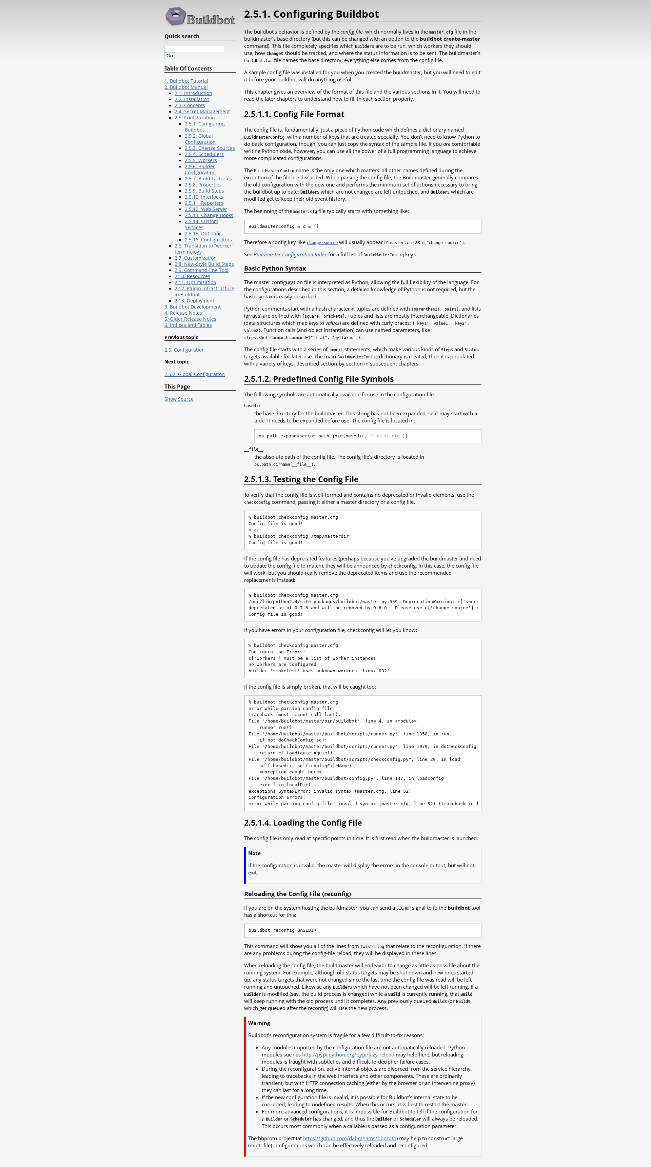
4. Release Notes (183, 313)
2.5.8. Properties (203, 185)
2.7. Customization (196, 258)
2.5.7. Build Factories (208, 179)
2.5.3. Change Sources (210, 148)
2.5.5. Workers (201, 160)
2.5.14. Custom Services (201, 224)
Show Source (179, 399)
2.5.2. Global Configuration (200, 139)
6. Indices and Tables (188, 325)
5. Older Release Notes (190, 319)
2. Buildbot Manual (186, 87)
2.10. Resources (192, 276)
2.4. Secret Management (202, 111)
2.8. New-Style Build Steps (204, 264)
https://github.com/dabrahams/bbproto (349, 1138)
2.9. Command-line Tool (202, 270)
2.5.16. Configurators (208, 240)
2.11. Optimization (195, 282)
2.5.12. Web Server (206, 209)
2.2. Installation (192, 99)
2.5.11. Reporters (204, 203)
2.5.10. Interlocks (204, 197)
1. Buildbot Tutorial (186, 81)
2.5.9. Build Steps (204, 191)
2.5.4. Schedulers (204, 154)
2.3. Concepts (190, 105)
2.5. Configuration (195, 118)
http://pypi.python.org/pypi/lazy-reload (348, 1054)
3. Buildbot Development (192, 307)
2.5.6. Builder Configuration (200, 169)
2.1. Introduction (193, 93)
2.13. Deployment (194, 301)
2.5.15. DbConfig (203, 234)
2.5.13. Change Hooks (209, 215)
